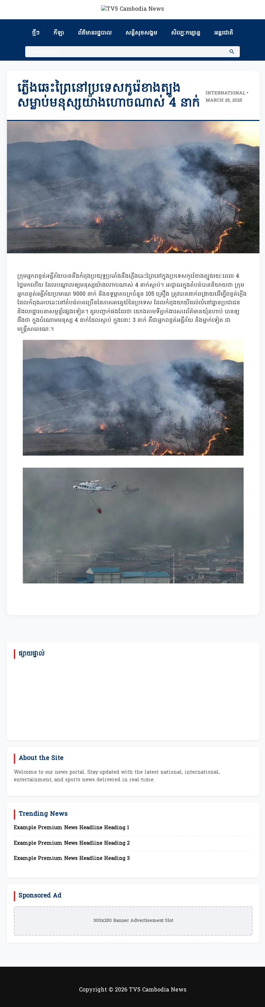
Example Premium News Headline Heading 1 (71, 828)
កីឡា (58, 33)
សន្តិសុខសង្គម (141, 33)
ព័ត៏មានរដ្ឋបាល (95, 33)
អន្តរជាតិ (223, 33)
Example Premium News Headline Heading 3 (72, 858)
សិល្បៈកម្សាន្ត (185, 33)
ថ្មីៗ (36, 33)
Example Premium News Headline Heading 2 (72, 843)
